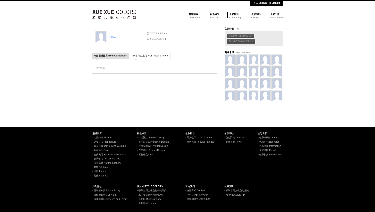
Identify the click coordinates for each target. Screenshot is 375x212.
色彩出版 (275, 14)
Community (235, 17)
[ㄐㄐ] (277, 95)
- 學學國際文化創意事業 (197, 199)
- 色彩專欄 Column (268, 137)
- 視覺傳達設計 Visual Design (152, 146)
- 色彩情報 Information (269, 146)
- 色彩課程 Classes (234, 137)
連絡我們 (190, 186)
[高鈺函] (230, 60)
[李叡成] (277, 72)
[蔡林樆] (253, 60)
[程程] (265, 95)
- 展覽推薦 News (233, 141)
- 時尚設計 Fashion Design (151, 137)
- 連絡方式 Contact (195, 190)
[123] (277, 60)
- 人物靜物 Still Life (102, 137)
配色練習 (215, 14)
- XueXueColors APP (235, 194)
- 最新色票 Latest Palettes (198, 137)
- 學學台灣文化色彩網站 (236, 190)
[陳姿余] (253, 95)
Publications (276, 17)
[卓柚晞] (242, 72)
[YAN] (265, 60)
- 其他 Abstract (100, 175)
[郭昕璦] (253, 72)
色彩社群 (234, 14)
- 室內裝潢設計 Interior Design (153, 141)
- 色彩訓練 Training (147, 203)
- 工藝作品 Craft (145, 154)
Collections (194, 17)
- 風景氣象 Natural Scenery (106, 163)
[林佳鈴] (277, 83)
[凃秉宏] (230, 83)
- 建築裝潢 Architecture (104, 141)
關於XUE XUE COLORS (150, 186)
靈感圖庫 (193, 14)
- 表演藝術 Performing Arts (106, 158)
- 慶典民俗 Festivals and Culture (109, 154)
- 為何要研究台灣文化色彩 (150, 194)
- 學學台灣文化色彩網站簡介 (152, 190)
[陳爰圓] (265, 83)
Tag (237, 29)
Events (254, 17)
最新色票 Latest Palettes (240, 36)
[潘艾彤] (230, 95)
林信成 (112, 36)
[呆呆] (242, 83)
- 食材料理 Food (100, 150)
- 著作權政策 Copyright (104, 194)
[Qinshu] (242, 60)
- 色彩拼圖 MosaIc (267, 150)
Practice (214, 17)
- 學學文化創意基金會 (196, 194)
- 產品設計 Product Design (151, 150)
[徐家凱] (242, 95)
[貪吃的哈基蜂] (265, 72)
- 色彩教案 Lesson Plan (270, 154)
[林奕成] (253, 83)
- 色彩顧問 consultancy (149, 199)
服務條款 (97, 186)
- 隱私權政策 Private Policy (106, 190)
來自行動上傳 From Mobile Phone (151, 55)
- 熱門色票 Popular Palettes (199, 141)
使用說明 (229, 186)
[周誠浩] (230, 72)
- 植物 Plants (99, 171)
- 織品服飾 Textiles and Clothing (109, 146)
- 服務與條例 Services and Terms (109, 199)
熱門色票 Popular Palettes (241, 41)
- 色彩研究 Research (268, 141)
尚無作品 (100, 67)
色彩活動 (256, 14)
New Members (243, 52)
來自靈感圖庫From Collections (110, 55)
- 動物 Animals (100, 167)
